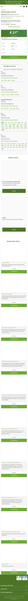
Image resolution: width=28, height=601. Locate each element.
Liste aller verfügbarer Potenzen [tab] (13, 69)
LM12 (13, 124)
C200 (17, 108)
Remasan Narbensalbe (7, 294)
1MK (2, 80)
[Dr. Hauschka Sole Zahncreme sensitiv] (14, 520)
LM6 (19, 122)
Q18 (20, 145)
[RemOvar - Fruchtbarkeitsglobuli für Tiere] (14, 451)
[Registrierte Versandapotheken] (19, 578)
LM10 (6, 124)
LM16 (2, 126)
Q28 (23, 147)
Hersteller (18, 3)
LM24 (6, 128)
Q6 (13, 143)
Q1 (2, 143)
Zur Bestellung (14, 271)
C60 (11, 108)
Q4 (9, 143)
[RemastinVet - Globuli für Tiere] (14, 316)
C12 (2, 108)
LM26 (14, 128)
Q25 (14, 147)
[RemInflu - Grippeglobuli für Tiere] (14, 486)
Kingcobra (17, 16)
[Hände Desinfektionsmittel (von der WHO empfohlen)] (14, 384)
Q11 (26, 143)
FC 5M (3, 94)
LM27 (17, 128)
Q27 (20, 147)
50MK (9, 80)
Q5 (11, 143)
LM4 (12, 122)
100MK (13, 80)
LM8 (25, 122)
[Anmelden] (26, 6)
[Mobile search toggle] (20, 6)
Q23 (8, 147)
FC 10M (7, 94)
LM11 (10, 124)
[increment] (25, 52)
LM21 (21, 126)
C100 (14, 108)
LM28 (21, 128)
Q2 (4, 143)
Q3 (6, 143)
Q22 (5, 147)
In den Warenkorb (14, 57)
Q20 (26, 145)
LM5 (16, 122)
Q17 (17, 145)
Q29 (26, 147)
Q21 (2, 147)
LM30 (2, 129)
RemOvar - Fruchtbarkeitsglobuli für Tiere (11, 462)
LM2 (6, 122)
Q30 (2, 148)
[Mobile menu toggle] (1, 6)
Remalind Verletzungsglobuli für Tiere (10, 361)
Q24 (11, 147)
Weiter (14, 191)
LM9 (2, 124)
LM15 (25, 124)
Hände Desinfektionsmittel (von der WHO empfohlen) (14, 395)
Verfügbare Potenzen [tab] (9, 66)
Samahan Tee (5, 564)
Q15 (11, 145)
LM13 (17, 124)
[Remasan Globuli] (14, 251)
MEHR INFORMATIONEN (14, 26)
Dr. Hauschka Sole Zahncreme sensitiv (10, 531)
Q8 (18, 143)
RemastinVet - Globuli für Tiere (9, 327)
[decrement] (25, 53)
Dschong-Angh (11, 16)
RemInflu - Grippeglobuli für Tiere (9, 497)
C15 (5, 108)
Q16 (14, 145)
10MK (5, 80)
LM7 (22, 122)
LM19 (14, 126)
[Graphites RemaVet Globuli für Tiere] (14, 418)
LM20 (17, 126)
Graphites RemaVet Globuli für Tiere (10, 428)
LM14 (21, 124)
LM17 (6, 126)
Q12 (2, 145)
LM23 (2, 128)
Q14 (8, 145)
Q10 (23, 143)
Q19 (22, 145)
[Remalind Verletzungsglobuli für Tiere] (14, 350)
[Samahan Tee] (14, 553)
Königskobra (9, 17)
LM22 (25, 126)
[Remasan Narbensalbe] (14, 283)
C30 (8, 108)
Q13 (5, 145)
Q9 (20, 143)
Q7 (16, 143)
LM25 (10, 128)
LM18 (10, 126)
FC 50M (12, 94)
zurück (3, 9)
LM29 (25, 128)
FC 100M (17, 94)
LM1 (3, 122)
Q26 (17, 147)
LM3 (9, 122)
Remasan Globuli (5, 262)
